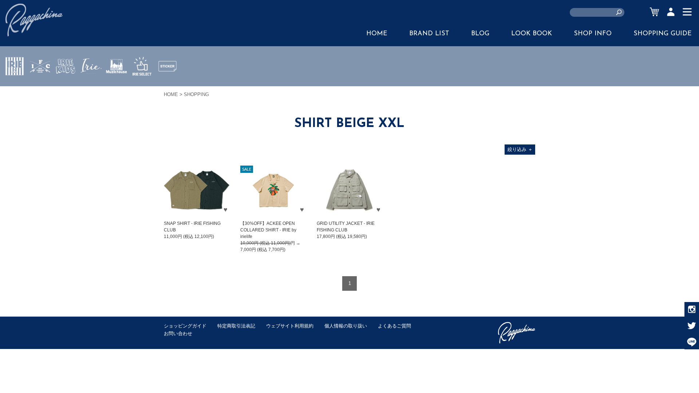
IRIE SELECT (142, 87)
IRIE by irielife (14, 87)
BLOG (480, 34)
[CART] (654, 12)
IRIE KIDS (65, 87)
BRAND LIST (429, 34)
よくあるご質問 (394, 326)
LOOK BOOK (531, 34)
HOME (376, 34)
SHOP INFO (593, 34)
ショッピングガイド (185, 326)
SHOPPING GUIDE (662, 34)
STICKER (167, 83)
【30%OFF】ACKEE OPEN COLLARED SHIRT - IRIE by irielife (268, 230)
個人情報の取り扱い (345, 326)
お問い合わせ (178, 333)
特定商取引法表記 (236, 326)
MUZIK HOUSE (116, 87)
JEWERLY (91, 83)
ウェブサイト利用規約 (289, 326)
